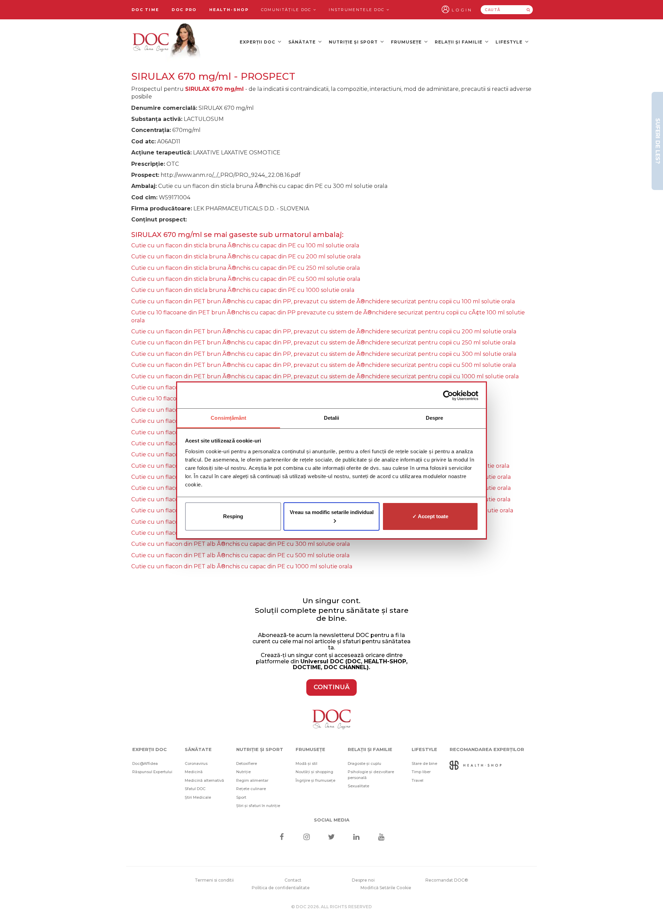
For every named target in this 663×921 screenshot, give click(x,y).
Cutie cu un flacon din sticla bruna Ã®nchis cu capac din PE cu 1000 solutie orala (242, 290)
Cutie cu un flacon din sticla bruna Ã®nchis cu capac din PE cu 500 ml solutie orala (245, 279)
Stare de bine (424, 763)
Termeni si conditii (214, 880)
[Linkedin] (356, 837)
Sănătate (302, 42)
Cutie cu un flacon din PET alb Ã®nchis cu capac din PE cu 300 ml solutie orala (240, 544)
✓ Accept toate (430, 516)
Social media (331, 820)
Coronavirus (196, 763)
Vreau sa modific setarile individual (332, 512)
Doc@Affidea (145, 763)
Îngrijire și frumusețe (315, 780)
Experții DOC (258, 42)
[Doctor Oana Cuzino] (166, 41)
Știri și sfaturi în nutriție (258, 805)
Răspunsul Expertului (152, 771)
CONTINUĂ (331, 687)
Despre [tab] (434, 418)
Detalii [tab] (331, 418)
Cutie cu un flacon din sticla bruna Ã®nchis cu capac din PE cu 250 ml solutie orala (245, 268)
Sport (241, 797)
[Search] (528, 9)
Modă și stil (306, 763)
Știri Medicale (198, 797)
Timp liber (421, 771)
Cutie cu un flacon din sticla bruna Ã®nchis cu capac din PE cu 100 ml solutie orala (245, 245)
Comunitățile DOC (287, 9)
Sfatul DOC (195, 788)
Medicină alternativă (204, 780)
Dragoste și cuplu (364, 763)
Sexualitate (358, 786)
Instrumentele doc (357, 9)
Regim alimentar (252, 780)
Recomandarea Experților (487, 749)
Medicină (194, 771)
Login (462, 9)
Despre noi (363, 880)
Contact (293, 880)
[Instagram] (306, 837)
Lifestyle (510, 42)
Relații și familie (459, 42)
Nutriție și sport (354, 42)
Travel (417, 780)
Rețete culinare (251, 788)
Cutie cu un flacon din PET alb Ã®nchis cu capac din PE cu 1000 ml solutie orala (241, 566)
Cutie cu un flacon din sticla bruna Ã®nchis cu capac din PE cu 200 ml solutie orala (246, 256)
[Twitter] (331, 837)
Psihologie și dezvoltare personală (371, 774)
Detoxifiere (246, 763)
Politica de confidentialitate (281, 887)
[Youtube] (381, 837)
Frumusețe (407, 42)
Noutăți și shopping (314, 771)
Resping (233, 516)
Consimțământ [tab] (228, 418)
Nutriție (243, 771)
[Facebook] (281, 837)
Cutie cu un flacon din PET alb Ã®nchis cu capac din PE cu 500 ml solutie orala (240, 555)
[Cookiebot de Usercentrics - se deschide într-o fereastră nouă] (448, 395)
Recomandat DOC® (446, 880)
